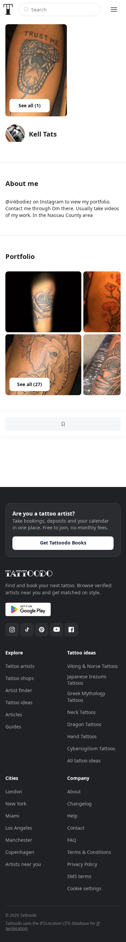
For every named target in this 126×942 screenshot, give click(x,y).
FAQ (71, 840)
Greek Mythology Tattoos (86, 696)
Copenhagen (19, 852)
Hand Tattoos (82, 736)
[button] (43, 301)
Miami (12, 816)
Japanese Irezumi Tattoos (87, 679)
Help (72, 816)
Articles (13, 714)
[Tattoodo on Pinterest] (41, 629)
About (74, 791)
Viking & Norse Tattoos (92, 666)
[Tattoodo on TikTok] (27, 629)
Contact (75, 828)
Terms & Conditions (89, 852)
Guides (13, 726)
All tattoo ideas (84, 760)
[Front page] (8, 9)
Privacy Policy (82, 864)
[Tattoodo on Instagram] (12, 629)
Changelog (79, 803)
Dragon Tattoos (84, 724)
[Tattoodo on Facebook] (71, 629)
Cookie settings (84, 888)
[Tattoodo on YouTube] (56, 629)
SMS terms (79, 876)
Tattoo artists (20, 666)
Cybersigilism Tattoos (91, 748)
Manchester (18, 840)
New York (15, 803)
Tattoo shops (19, 678)
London (13, 791)
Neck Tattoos (81, 712)
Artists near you (23, 864)
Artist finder (18, 690)
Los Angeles (18, 828)
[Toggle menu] (114, 9)
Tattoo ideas (19, 702)
